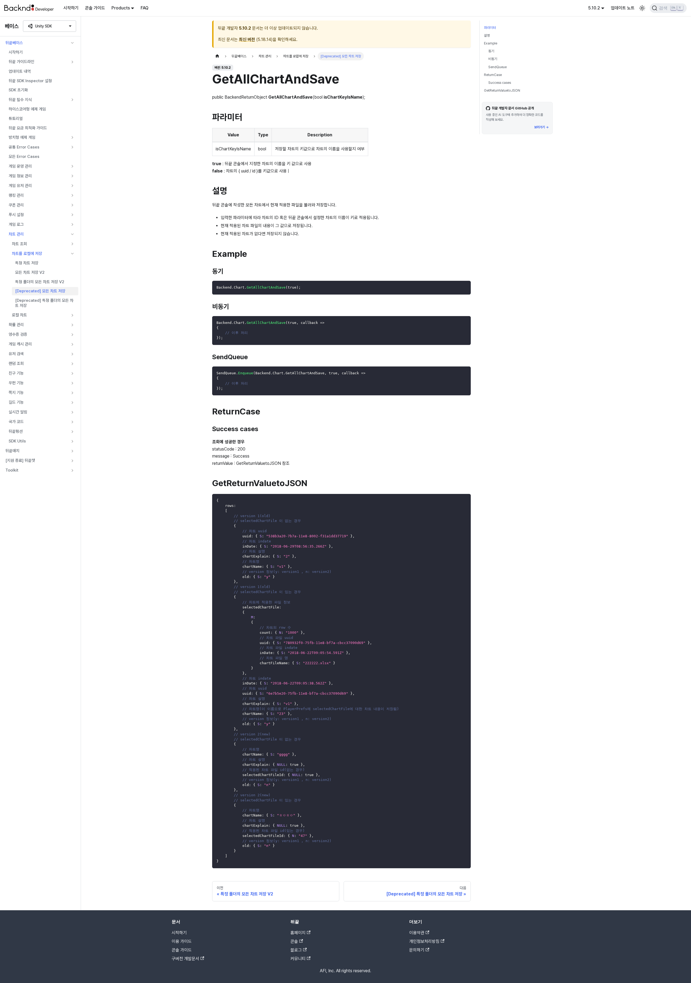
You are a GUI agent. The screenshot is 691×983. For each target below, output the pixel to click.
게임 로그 (16, 224)
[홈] (217, 56)
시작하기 (71, 8)
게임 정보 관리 (20, 176)
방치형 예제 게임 (22, 137)
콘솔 (294, 941)
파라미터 (490, 28)
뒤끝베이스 (14, 42)
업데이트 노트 (623, 8)
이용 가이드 (182, 941)
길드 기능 (16, 402)
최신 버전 (247, 39)
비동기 (492, 59)
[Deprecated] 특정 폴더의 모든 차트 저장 (44, 303)
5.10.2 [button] (594, 8)
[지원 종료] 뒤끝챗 (20, 460)
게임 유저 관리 (20, 185)
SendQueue (497, 67)
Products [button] (120, 8)
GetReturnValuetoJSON (502, 90)
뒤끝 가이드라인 (21, 61)
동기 (491, 51)
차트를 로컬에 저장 (27, 253)
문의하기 (416, 950)
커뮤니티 (298, 958)
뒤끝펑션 (16, 431)
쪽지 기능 (16, 392)
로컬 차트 (19, 315)
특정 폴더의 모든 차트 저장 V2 (39, 281)
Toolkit (11, 470)
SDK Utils (17, 441)
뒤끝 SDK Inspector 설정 (30, 80)
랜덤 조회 (16, 363)
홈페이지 (298, 932)
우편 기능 (16, 382)
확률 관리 (16, 324)
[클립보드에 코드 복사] (464, 287)
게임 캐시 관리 (20, 344)
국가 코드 (16, 421)
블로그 (296, 950)
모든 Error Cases (24, 156)
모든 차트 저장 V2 (30, 272)
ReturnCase (493, 75)
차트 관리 (16, 234)
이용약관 (416, 932)
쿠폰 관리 (16, 205)
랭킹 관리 (16, 195)
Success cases (499, 83)
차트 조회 (19, 243)
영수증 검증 (18, 334)
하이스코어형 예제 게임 (27, 109)
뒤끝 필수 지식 (20, 99)
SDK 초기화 (18, 90)
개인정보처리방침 (424, 941)
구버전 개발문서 (185, 958)
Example (490, 43)
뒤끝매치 (12, 450)
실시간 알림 (18, 412)
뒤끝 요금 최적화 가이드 (28, 128)
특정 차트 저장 (26, 263)
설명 (487, 35)
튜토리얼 (16, 118)
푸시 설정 (16, 214)
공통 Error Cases (24, 147)
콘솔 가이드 (95, 8)
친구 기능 (16, 373)
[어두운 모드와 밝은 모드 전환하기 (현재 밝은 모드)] (642, 8)
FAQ (144, 8)
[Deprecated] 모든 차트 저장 (40, 291)
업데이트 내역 (20, 71)
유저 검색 (16, 353)
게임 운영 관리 (20, 166)
